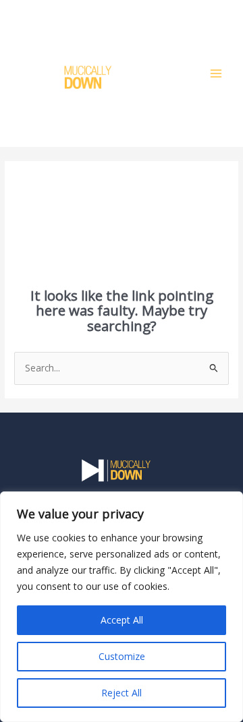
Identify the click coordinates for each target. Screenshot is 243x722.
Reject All (121, 692)
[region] (121, 606)
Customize (122, 656)
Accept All (122, 619)
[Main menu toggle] (216, 73)
